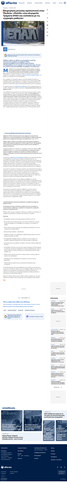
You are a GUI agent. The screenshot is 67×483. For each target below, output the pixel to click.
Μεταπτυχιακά (37, 455)
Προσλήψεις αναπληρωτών (29, 310)
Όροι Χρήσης (3, 471)
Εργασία (54, 2)
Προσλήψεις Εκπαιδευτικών (40, 448)
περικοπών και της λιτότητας (16, 157)
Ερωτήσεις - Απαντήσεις (56, 459)
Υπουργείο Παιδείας (39, 2)
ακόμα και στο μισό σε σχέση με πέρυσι (30, 75)
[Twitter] (47, 21)
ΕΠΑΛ (5, 310)
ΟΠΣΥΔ (45, 449)
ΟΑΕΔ (22, 455)
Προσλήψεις (26, 455)
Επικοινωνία (3, 473)
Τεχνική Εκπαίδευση (5, 456)
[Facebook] (47, 18)
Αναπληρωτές (20, 310)
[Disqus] (24, 337)
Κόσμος (52, 448)
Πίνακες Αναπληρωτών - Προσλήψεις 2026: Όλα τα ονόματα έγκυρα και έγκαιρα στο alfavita (21, 304)
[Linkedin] (47, 25)
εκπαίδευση (8, 408)
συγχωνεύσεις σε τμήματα (20, 86)
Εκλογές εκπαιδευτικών (5, 459)
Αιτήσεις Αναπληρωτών (38, 449)
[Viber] (47, 28)
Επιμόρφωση (54, 456)
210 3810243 (61, 473)
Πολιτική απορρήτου (14, 471)
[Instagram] (61, 467)
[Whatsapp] (47, 32)
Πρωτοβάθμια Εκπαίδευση (6, 452)
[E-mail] (47, 35)
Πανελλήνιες (47, 2)
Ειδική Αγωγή (3, 457)
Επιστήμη (53, 453)
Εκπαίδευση (29, 2)
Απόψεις (53, 451)
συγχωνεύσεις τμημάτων (12, 310)
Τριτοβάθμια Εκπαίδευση (39, 452)
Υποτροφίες (9, 457)
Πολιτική (36, 458)
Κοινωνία (61, 2)
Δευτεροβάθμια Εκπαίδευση (6, 454)
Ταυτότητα (12, 473)
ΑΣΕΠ (19, 455)
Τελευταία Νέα (22, 2)
